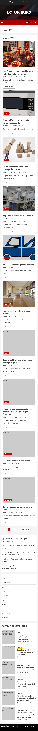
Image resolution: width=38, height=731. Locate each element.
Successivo (26, 530)
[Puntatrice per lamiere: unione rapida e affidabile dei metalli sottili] (8, 698)
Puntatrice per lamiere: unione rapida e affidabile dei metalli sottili (26, 698)
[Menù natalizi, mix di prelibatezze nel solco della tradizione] (19, 54)
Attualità (5, 578)
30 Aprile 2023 (22, 720)
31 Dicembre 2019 (16, 77)
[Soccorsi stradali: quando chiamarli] (19, 247)
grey (6, 77)
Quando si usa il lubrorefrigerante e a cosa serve (25, 652)
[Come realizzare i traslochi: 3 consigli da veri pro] (19, 149)
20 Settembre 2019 (16, 464)
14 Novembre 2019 (16, 172)
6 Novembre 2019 (16, 221)
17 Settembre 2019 (16, 513)
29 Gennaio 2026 (23, 642)
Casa (6, 113)
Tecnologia (6, 613)
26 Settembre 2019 (16, 417)
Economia (8, 500)
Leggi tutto (8, 87)
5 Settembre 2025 (23, 687)
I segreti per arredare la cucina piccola (17, 312)
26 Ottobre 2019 (16, 267)
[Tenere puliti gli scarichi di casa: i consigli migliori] (19, 343)
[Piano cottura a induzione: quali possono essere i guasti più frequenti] (19, 392)
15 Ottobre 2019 (15, 316)
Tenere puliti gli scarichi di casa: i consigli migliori (18, 361)
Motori (7, 258)
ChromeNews (28, 726)
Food (6, 64)
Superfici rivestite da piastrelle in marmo (18, 217)
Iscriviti (35, 22)
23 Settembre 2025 (24, 657)
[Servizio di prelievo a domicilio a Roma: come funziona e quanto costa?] (8, 667)
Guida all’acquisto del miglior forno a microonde (16, 121)
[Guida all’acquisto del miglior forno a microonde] (19, 103)
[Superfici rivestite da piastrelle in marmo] (19, 198)
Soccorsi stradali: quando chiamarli (19, 264)
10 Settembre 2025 (24, 672)
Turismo (5, 618)
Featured (5, 596)
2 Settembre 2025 (23, 703)
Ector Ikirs (19, 12)
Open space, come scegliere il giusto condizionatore (24, 637)
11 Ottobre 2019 (15, 366)
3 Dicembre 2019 (16, 126)
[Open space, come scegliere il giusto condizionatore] (8, 637)
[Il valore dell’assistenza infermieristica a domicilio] (8, 682)
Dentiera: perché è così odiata (17, 460)
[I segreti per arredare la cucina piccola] (19, 294)
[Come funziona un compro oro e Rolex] (19, 490)
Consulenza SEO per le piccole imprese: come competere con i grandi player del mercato (25, 713)
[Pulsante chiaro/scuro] (28, 22)
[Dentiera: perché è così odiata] (19, 444)
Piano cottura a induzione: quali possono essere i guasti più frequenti (17, 412)
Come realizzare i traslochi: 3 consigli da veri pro (16, 168)
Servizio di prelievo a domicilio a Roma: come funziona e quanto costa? (19, 553)
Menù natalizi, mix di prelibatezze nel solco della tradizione (18, 72)
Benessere (8, 454)
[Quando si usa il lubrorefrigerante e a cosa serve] (8, 652)
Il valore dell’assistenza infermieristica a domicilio (26, 683)
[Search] (32, 22)
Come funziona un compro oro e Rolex (17, 508)
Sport (4, 609)
